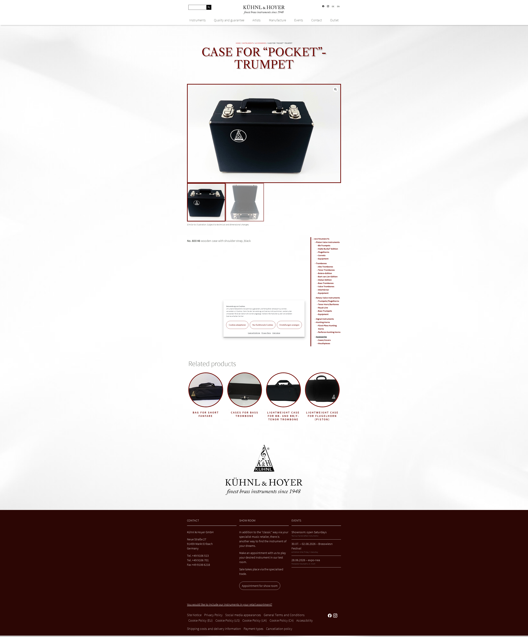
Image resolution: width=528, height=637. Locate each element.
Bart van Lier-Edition (328, 276)
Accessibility (304, 620)
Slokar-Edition (325, 279)
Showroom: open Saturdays (309, 532)
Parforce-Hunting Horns (329, 332)
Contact (316, 20)
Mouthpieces (324, 343)
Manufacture (277, 20)
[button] (335, 89)
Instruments (197, 20)
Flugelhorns (323, 252)
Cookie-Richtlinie (254, 333)
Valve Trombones (326, 286)
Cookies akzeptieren (237, 325)
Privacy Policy (266, 333)
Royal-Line (323, 307)
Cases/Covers (324, 340)
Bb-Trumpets (324, 245)
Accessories (260, 43)
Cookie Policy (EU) (200, 620)
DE (333, 6)
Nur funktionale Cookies (262, 325)
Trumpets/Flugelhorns (328, 301)
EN (338, 6)
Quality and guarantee (229, 20)
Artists (256, 20)
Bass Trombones (326, 283)
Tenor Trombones (326, 270)
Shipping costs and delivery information (214, 629)
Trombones (321, 263)
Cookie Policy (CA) (282, 620)
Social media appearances (243, 615)
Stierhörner (323, 289)
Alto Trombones (325, 266)
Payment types (253, 629)
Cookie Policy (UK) (254, 620)
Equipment (323, 258)
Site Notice (276, 333)
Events (298, 20)
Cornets (321, 255)
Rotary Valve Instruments (328, 297)
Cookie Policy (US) (227, 620)
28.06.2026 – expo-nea (306, 560)
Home (238, 43)
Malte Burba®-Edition (328, 248)
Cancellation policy (279, 629)
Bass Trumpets (325, 310)
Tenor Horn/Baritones (328, 304)
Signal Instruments (325, 318)
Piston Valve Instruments (328, 242)
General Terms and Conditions (284, 615)
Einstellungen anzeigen (289, 325)
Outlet (334, 20)
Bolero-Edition (325, 273)
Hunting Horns (323, 322)
